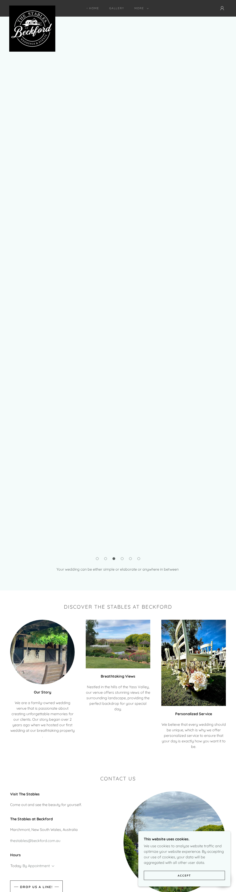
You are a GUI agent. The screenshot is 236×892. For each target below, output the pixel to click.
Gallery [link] (116, 8)
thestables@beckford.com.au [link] (35, 840)
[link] (32, 7)
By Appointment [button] (36, 865)
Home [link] (94, 8)
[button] (141, 8)
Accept (184, 875)
